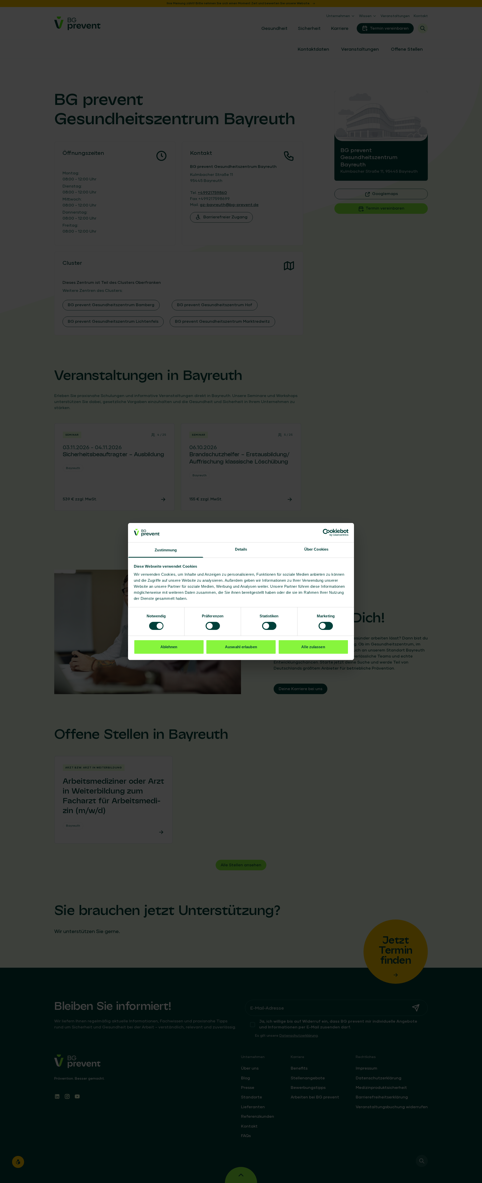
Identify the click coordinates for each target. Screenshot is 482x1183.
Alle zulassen (313, 647)
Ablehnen (168, 647)
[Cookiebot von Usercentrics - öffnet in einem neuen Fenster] (326, 532)
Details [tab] (241, 549)
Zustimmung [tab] (166, 550)
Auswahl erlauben (241, 647)
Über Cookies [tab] (316, 549)
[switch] (213, 626)
